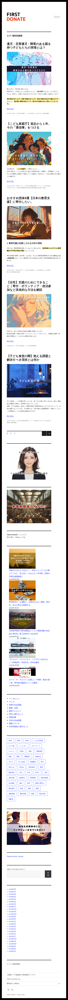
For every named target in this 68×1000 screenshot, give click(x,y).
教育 (41, 767)
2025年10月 (12, 914)
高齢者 (11, 799)
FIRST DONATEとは (13, 979)
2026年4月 (12, 899)
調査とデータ (37, 186)
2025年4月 (12, 929)
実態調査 (23, 187)
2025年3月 (12, 931)
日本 (9, 272)
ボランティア (36, 746)
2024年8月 (12, 949)
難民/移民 (23, 794)
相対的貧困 (46, 113)
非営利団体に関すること (19, 726)
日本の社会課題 (21, 113)
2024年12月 (12, 939)
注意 (45, 772)
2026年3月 (12, 901)
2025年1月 (12, 936)
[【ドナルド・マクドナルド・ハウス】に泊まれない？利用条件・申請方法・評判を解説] (22, 648)
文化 (20, 772)
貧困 (44, 187)
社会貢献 (11, 783)
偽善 (30, 751)
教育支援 (28, 187)
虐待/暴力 (40, 187)
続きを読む (10, 109)
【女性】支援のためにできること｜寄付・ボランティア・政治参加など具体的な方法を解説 (29, 285)
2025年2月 (12, 934)
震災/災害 (42, 794)
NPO (18, 740)
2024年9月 (12, 946)
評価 (21, 788)
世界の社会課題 (15, 705)
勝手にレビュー (21, 186)
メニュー (57, 17)
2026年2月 (12, 904)
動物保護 (39, 751)
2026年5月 (12, 897)
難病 (32, 794)
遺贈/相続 (12, 794)
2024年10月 (12, 944)
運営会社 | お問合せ (13, 983)
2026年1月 (12, 906)
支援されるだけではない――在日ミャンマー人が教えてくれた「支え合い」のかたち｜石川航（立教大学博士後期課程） (29, 573)
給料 (28, 783)
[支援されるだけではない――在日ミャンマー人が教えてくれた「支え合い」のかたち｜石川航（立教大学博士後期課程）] (22, 559)
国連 (18, 756)
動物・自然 (13, 708)
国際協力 (27, 756)
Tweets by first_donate (15, 856)
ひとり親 (36, 113)
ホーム (9, 964)
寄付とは (11, 767)
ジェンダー (22, 746)
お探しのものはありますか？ (16, 869)
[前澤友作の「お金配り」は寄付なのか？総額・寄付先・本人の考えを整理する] (22, 590)
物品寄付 (22, 778)
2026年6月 (12, 894)
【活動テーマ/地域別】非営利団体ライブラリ (21, 975)
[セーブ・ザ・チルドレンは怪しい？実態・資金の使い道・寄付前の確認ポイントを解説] (22, 672)
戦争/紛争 (32, 767)
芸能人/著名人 (39, 783)
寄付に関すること (20, 270)
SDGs (27, 740)
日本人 (37, 772)
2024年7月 (12, 951)
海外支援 (11, 778)
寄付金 (21, 767)
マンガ (11, 702)
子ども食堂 (18, 187)
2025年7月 (12, 921)
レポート (11, 751)
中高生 (21, 751)
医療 (10, 756)
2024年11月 (12, 941)
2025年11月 (12, 911)
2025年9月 (12, 916)
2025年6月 (12, 924)
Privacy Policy (21, 994)
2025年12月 (12, 909)
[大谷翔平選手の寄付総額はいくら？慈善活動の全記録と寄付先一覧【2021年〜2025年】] (22, 619)
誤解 (29, 788)
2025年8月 (12, 919)
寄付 (42, 762)
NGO (10, 740)
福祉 (20, 783)
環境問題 (33, 778)
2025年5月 (12, 926)
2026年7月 (12, 892)
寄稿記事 (12, 717)
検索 (48, 874)
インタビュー (14, 698)
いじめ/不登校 (29, 113)
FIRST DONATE (11, 994)
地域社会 (36, 420)
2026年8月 (12, 889)
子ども (41, 113)
